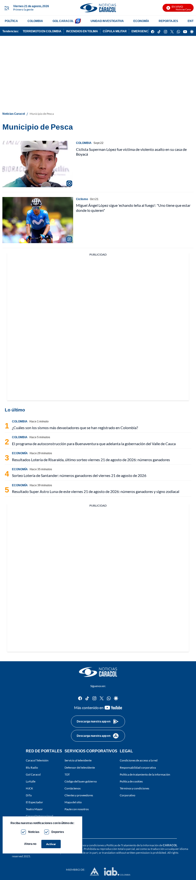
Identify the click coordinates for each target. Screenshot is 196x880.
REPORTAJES (168, 21)
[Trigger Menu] (6, 8)
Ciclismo (82, 199)
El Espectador (34, 802)
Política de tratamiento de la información (145, 774)
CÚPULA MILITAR (115, 31)
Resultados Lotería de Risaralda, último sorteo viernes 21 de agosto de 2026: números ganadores (91, 459)
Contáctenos (73, 788)
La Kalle (30, 781)
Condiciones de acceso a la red (139, 760)
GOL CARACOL (63, 21)
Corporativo (127, 795)
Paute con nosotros (77, 809)
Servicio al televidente (78, 760)
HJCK (29, 788)
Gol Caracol (33, 774)
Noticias (33, 832)
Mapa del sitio (73, 802)
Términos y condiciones (134, 788)
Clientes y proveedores (79, 795)
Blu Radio (32, 767)
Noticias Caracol (13, 113)
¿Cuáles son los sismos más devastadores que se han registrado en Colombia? (75, 427)
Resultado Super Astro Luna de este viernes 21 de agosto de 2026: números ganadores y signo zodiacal (95, 491)
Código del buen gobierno (81, 781)
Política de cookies (131, 781)
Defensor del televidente (80, 767)
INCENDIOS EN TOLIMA (82, 31)
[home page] (98, 8)
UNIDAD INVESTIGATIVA (107, 21)
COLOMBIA (35, 21)
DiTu (29, 795)
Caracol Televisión (37, 760)
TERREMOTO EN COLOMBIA (42, 31)
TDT (67, 774)
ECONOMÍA (141, 21)
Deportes (57, 832)
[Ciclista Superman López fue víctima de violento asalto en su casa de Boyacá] (37, 164)
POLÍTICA (11, 21)
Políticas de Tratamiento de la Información (132, 845)
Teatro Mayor (34, 809)
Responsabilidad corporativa (138, 767)
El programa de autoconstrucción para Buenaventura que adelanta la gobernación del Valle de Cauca (94, 443)
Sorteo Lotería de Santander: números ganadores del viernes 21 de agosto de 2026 (79, 475)
